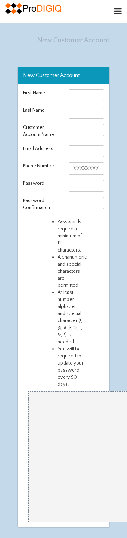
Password (33, 183)
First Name (34, 93)
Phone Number (38, 166)
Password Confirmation (36, 204)
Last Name (34, 110)
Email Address (38, 149)
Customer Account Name (38, 131)
